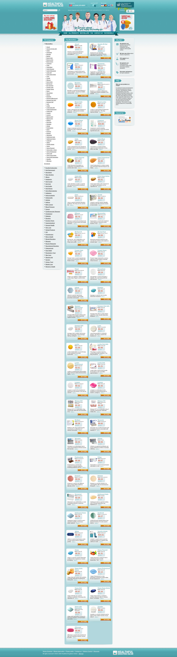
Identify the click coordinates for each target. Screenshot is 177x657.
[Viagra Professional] (93, 571)
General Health (50, 225)
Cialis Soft (49, 72)
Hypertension (49, 234)
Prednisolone (49, 128)
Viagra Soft (49, 153)
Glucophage (49, 93)
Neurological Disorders (52, 246)
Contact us (78, 651)
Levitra (48, 105)
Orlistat (48, 126)
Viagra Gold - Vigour (51, 150)
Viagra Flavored (50, 148)
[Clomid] (93, 197)
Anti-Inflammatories (51, 191)
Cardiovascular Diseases (53, 211)
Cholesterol (49, 214)
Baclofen (48, 54)
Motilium (48, 120)
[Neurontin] (93, 423)
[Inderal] (70, 290)
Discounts (96, 651)
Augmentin (49, 52)
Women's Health (50, 266)
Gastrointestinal (50, 223)
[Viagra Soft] (70, 591)
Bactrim (48, 56)
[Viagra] (70, 553)
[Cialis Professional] (93, 160)
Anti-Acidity (49, 186)
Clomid (48, 78)
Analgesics (49, 179)
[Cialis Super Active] (93, 179)
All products (47, 163)
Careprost (48, 63)
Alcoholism (49, 172)
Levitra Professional (51, 109)
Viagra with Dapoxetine (52, 157)
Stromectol (49, 135)
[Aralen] (70, 66)
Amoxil (48, 47)
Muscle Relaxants (51, 243)
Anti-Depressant (50, 170)
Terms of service (47, 651)
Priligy (48, 129)
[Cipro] (70, 197)
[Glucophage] (93, 272)
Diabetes (48, 216)
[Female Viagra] (93, 253)
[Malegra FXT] (93, 404)
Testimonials (109, 33)
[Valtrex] (70, 534)
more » (77, 54)
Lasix (47, 104)
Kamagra (48, 96)
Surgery (48, 260)
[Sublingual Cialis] (93, 497)
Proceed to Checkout (126, 6)
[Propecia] (70, 478)
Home (65, 33)
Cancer (48, 209)
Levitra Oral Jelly (50, 107)
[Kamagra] (93, 290)
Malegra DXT (49, 117)
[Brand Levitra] (93, 105)
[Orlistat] (93, 441)
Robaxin (48, 133)
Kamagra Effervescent (52, 98)
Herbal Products (50, 230)
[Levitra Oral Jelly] (93, 347)
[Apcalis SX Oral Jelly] (93, 47)
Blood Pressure (50, 207)
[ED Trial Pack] (93, 234)
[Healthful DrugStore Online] (53, 3)
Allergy (48, 177)
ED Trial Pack (49, 85)
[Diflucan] (70, 216)
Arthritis (48, 200)
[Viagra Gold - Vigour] (70, 571)
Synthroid (48, 140)
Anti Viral (48, 184)
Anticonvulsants (50, 195)
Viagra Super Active (51, 155)
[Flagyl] (70, 272)
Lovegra (48, 115)
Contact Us (98, 33)
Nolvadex (48, 124)
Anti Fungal (49, 181)
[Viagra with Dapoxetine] (70, 609)
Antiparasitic (49, 197)
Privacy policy (70, 651)
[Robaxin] (93, 478)
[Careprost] (93, 123)
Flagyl (48, 91)
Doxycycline (49, 82)
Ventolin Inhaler (50, 144)
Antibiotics (48, 193)
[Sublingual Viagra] (70, 515)
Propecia (48, 131)
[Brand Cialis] (70, 105)
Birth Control (49, 204)
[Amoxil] (70, 47)
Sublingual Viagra (50, 139)
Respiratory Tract (51, 253)
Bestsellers (84, 33)
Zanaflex (48, 159)
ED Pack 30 (49, 83)
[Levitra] (70, 347)
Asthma (48, 202)
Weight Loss (49, 264)
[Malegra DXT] (70, 404)
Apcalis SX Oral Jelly (51, 49)
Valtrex (48, 142)
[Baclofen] (70, 85)
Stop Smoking (50, 175)
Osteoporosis (49, 248)
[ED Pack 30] (70, 234)
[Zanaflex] (93, 609)
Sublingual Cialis (50, 137)
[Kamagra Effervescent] (70, 309)
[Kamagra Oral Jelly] (93, 309)
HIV (47, 232)
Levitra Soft (49, 111)
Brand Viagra (49, 61)
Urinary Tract (49, 262)
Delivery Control (87, 651)
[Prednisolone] (70, 460)
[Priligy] (93, 460)
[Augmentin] (93, 66)
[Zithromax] (70, 630)
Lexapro (48, 113)
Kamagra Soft (49, 102)
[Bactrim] (93, 85)
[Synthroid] (93, 515)
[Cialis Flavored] (70, 160)
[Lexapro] (70, 385)
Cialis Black (49, 67)
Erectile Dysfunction (51, 168)
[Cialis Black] (93, 142)
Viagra (48, 146)
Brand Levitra (49, 60)
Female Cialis (49, 87)
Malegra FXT (49, 118)
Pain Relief (49, 250)
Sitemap (81, 653)
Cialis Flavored (50, 69)
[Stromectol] (70, 497)
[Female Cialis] (70, 253)
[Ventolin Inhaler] (93, 534)
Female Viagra (50, 89)
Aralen (48, 50)
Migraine (48, 241)
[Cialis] (70, 142)
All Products (74, 33)
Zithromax (48, 161)
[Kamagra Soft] (70, 328)
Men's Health (49, 237)
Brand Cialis (49, 58)
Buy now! (84, 57)
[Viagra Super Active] (93, 591)
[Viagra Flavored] (93, 553)
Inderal (48, 94)
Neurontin (48, 122)
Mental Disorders (50, 239)
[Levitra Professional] (70, 365)
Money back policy (59, 651)
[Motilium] (70, 423)
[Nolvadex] (70, 441)
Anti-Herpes (49, 188)
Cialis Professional (51, 71)
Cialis (47, 65)
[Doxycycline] (93, 216)
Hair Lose (48, 227)
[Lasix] (93, 328)
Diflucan (48, 80)
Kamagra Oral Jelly (51, 100)
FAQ (91, 33)
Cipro (47, 76)
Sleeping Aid (49, 257)
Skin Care (48, 255)
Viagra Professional (51, 151)
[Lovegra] (93, 385)
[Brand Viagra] (70, 123)
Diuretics (48, 218)
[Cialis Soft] (70, 179)
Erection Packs (50, 220)
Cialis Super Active (51, 74)
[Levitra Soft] (93, 365)
